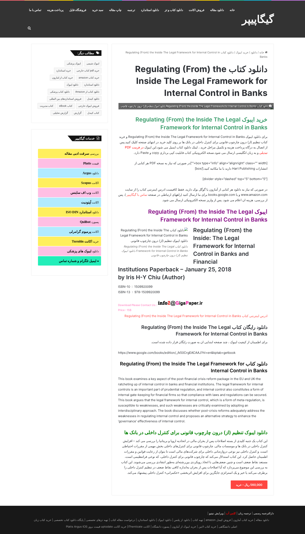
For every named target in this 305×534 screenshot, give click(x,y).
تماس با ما (35, 10)
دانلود (254, 52)
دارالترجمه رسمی (264, 513)
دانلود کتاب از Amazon (87, 91)
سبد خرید (97, 10)
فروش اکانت (196, 10)
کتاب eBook (65, 105)
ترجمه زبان (244, 513)
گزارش (78, 112)
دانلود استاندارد (150, 10)
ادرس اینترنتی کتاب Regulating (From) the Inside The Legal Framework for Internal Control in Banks (195, 316)
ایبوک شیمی (93, 63)
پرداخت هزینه (55, 10)
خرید (85, 241)
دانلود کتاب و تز (174, 10)
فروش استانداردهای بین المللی (65, 98)
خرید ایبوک (242, 52)
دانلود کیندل (93, 98)
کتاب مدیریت (46, 105)
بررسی (82, 153)
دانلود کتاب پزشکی (60, 91)
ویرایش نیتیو (216, 513)
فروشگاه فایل (77, 10)
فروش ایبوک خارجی (88, 105)
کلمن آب (231, 513)
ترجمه (131, 10)
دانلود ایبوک (72, 84)
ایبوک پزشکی (74, 63)
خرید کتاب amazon (89, 77)
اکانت (90, 183)
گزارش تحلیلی (60, 112)
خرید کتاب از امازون (62, 77)
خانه (232, 10)
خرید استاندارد (63, 70)
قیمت (91, 163)
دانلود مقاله (217, 10)
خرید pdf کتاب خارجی (88, 70)
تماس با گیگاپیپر (137, 195)
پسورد (89, 222)
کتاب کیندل (93, 112)
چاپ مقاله (115, 10)
